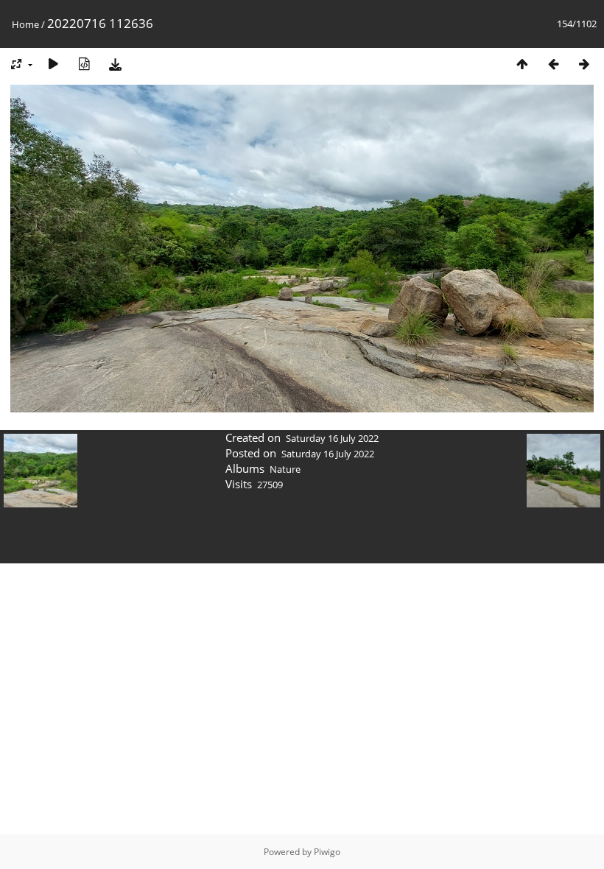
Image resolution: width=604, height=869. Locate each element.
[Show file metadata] (84, 63)
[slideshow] (53, 63)
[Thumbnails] (522, 63)
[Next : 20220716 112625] (584, 63)
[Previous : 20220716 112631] (553, 63)
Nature (285, 469)
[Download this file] (114, 63)
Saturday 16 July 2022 (332, 438)
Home (25, 24)
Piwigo (327, 851)
